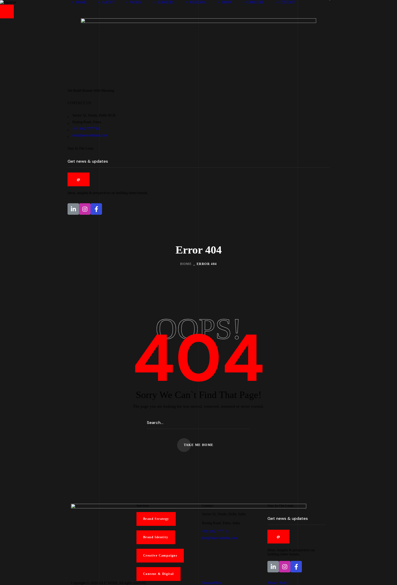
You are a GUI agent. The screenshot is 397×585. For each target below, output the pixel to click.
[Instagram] (85, 209)
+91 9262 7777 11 (85, 129)
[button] (333, 2)
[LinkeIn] (73, 209)
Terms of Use (211, 583)
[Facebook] (96, 209)
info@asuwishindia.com (90, 135)
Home (186, 264)
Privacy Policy (278, 583)
